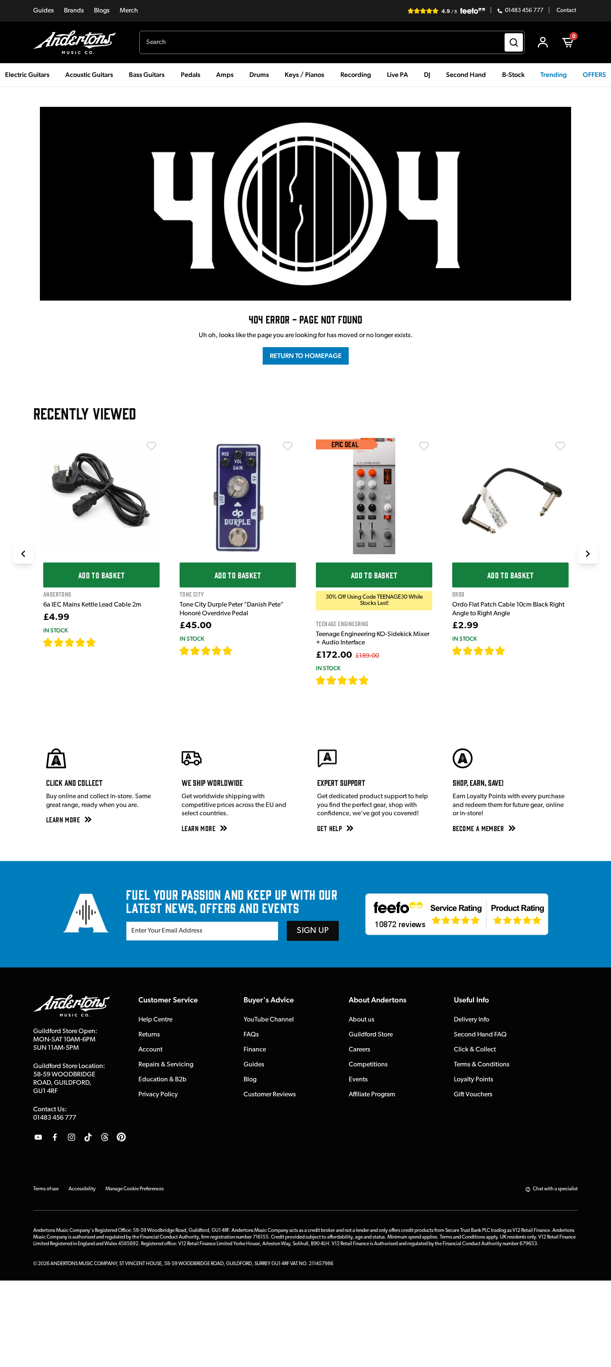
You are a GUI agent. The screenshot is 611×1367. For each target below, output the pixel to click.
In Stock (55, 630)
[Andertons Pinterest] (121, 1137)
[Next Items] (588, 554)
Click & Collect (475, 1049)
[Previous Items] (23, 554)
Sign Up (313, 931)
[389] (242, 650)
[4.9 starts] (342, 680)
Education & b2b (162, 1079)
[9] (375, 680)
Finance (255, 1049)
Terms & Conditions (482, 1064)
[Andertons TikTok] (88, 1137)
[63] (513, 650)
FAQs (251, 1034)
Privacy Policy (158, 1094)
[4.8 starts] (206, 651)
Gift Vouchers (473, 1094)
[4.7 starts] (69, 642)
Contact (566, 11)
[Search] (514, 42)
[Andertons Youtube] (38, 1137)
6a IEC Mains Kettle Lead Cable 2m (92, 605)
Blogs (102, 10)
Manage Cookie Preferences (135, 1189)
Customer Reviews (270, 1094)
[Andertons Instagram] (71, 1137)
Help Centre (155, 1020)
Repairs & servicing (165, 1064)
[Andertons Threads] (105, 1137)
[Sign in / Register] (542, 42)
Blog (250, 1079)
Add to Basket (101, 575)
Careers (359, 1049)
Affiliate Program (372, 1094)
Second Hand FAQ (480, 1034)
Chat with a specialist (555, 1189)
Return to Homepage (306, 356)
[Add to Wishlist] (151, 446)
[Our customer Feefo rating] (456, 914)
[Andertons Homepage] (78, 42)
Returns (149, 1034)
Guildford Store (371, 1034)
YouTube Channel (269, 1020)
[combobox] (332, 42)
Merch (129, 10)
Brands (74, 10)
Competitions (368, 1064)
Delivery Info (471, 1020)
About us (361, 1020)
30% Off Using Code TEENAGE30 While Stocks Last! (374, 600)
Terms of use (46, 1189)
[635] (105, 642)
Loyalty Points (473, 1079)
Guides (43, 10)
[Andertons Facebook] (55, 1137)
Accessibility (82, 1189)
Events (358, 1079)
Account (150, 1049)
